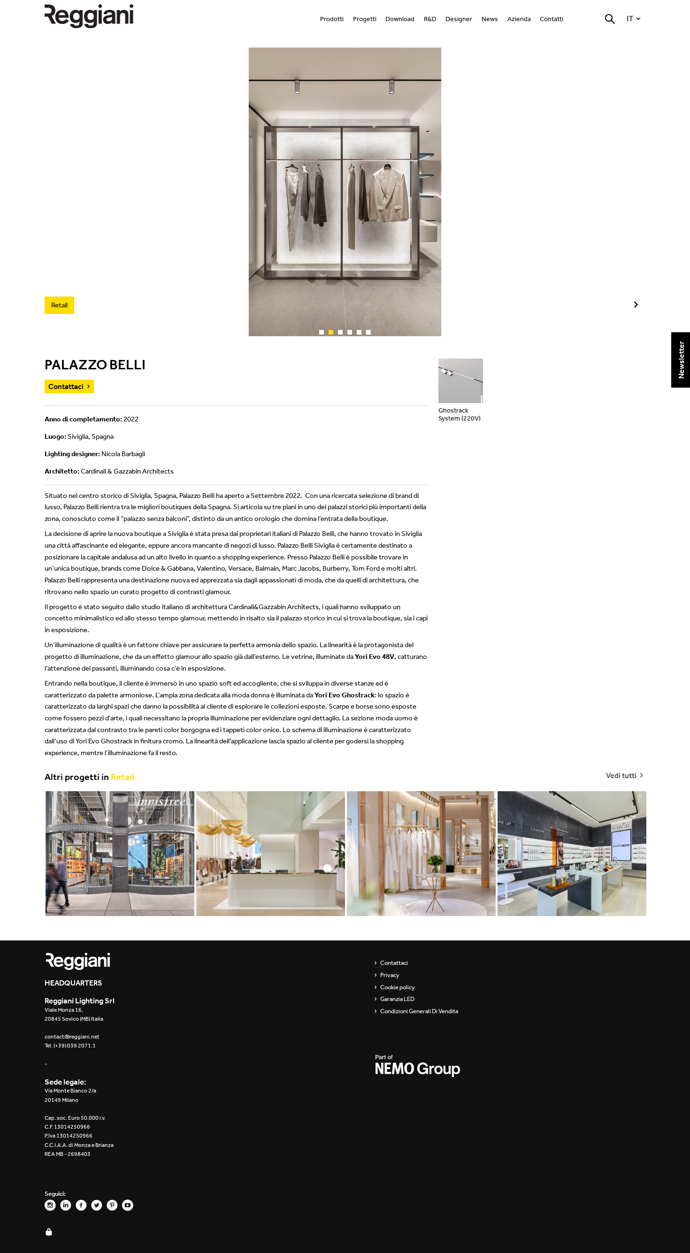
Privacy (389, 975)
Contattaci (66, 386)
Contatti (551, 19)
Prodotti (332, 19)
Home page (99, 16)
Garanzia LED (397, 999)
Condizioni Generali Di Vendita (419, 1011)
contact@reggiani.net (72, 1036)
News (490, 19)
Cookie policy (397, 987)
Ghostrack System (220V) (459, 414)
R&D (430, 19)
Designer (458, 19)
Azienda (519, 19)
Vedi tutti (622, 775)
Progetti (364, 19)
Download (399, 19)
